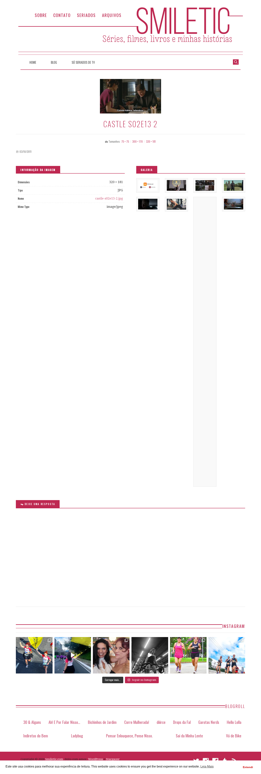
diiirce (161, 722)
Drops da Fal (182, 722)
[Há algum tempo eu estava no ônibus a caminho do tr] (34, 655)
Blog (54, 62)
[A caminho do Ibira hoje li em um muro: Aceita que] (188, 655)
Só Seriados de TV (83, 62)
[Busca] (236, 61)
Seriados (86, 15)
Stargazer (113, 759)
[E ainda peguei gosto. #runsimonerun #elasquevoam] (149, 655)
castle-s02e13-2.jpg (109, 198)
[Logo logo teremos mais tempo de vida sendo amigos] (111, 655)
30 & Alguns (32, 722)
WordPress (95, 759)
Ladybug (77, 736)
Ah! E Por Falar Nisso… (64, 722)
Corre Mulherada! (136, 722)
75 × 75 (125, 141)
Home (32, 62)
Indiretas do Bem (35, 736)
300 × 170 (137, 141)
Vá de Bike (233, 736)
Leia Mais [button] (207, 766)
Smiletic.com (54, 759)
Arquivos (112, 15)
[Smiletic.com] (130, 31)
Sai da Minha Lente (189, 736)
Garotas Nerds (208, 722)
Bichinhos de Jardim (102, 722)
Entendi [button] (248, 767)
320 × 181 (151, 141)
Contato (62, 15)
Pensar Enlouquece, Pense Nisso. (129, 736)
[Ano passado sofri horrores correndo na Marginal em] (226, 655)
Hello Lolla (234, 722)
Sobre (41, 15)
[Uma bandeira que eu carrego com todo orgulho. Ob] (72, 655)
